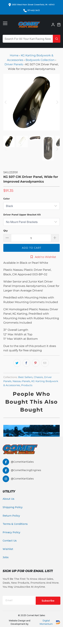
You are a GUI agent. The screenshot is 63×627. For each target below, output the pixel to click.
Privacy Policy (11, 532)
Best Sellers (25, 377)
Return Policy (11, 515)
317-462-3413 (33, 10)
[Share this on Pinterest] (36, 363)
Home (14, 55)
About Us (8, 498)
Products (26, 385)
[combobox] (28, 39)
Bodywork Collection (40, 60)
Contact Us (10, 540)
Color (6, 198)
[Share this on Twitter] (17, 363)
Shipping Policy (13, 507)
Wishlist (8, 549)
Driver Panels (14, 64)
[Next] (57, 102)
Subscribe (48, 600)
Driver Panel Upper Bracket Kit (22, 214)
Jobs (6, 557)
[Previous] (6, 102)
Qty (5, 230)
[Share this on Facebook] (26, 363)
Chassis (38, 377)
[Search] (56, 39)
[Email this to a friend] (45, 363)
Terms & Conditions (15, 524)
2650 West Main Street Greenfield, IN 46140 (33, 4)
